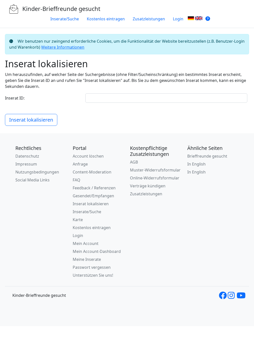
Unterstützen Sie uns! (93, 275)
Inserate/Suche (64, 19)
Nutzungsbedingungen (37, 172)
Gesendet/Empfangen (93, 196)
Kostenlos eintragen (106, 19)
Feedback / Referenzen (94, 188)
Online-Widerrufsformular (154, 178)
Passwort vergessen (92, 267)
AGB (134, 162)
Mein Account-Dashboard (97, 251)
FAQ (76, 180)
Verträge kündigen (147, 186)
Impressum (26, 164)
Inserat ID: (15, 98)
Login (178, 19)
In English (196, 164)
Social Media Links (32, 180)
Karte (78, 219)
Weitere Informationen (62, 47)
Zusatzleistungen (149, 19)
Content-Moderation (92, 172)
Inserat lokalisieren (31, 119)
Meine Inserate (87, 259)
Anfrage (80, 164)
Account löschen (88, 156)
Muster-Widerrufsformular (155, 170)
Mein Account (85, 243)
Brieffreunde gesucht (207, 156)
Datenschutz (27, 156)
